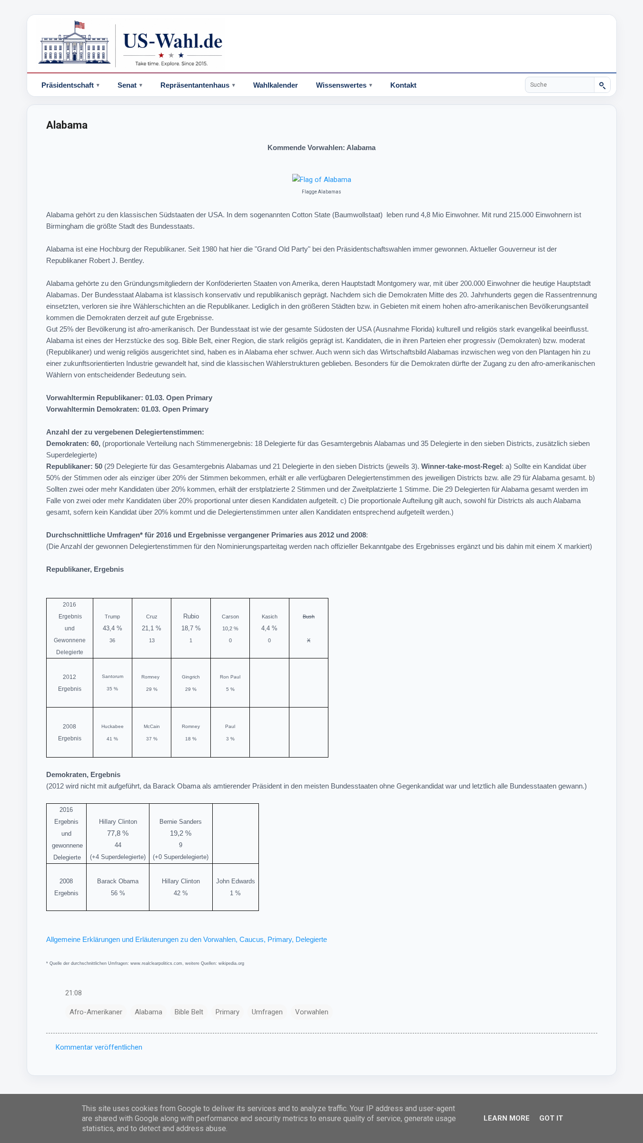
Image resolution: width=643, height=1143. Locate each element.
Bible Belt (189, 1012)
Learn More (507, 1118)
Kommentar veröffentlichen (99, 1047)
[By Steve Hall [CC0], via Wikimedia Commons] (321, 179)
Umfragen (267, 1012)
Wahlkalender (275, 85)
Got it (551, 1118)
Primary (227, 1012)
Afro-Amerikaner (95, 1012)
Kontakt (403, 85)
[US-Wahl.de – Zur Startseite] (322, 44)
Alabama (148, 1012)
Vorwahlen (311, 1012)
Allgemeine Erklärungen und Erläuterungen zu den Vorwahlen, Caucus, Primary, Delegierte (186, 939)
